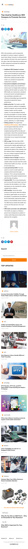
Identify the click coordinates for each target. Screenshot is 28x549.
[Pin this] (11, 29)
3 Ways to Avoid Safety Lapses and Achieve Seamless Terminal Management (13, 325)
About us (11, 538)
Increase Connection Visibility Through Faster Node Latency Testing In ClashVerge (14, 295)
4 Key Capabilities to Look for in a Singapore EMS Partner (11, 449)
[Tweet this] (5, 29)
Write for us (19, 538)
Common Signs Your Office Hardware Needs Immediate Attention (12, 480)
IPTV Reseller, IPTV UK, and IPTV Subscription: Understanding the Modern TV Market (13, 387)
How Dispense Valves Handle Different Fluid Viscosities (12, 356)
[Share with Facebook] (2, 29)
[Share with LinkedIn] (8, 29)
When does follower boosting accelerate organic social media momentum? (13, 418)
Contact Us (4, 538)
